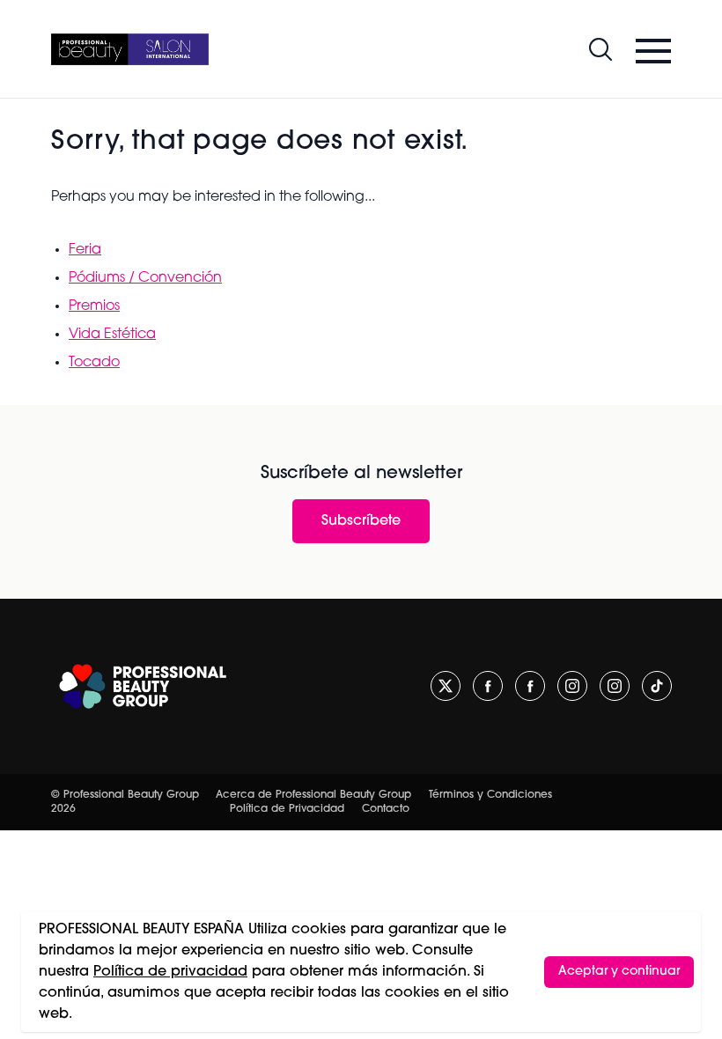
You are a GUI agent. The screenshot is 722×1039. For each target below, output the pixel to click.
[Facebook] (488, 686)
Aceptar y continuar (619, 971)
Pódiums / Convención (145, 278)
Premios (94, 306)
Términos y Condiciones (490, 795)
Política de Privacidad (287, 809)
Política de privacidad (170, 972)
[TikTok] (657, 686)
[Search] (600, 49)
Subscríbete (361, 521)
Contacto (385, 809)
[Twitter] (445, 686)
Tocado (94, 363)
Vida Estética (112, 335)
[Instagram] (572, 686)
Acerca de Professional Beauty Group (313, 795)
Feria (85, 250)
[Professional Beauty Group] (142, 686)
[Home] (130, 49)
